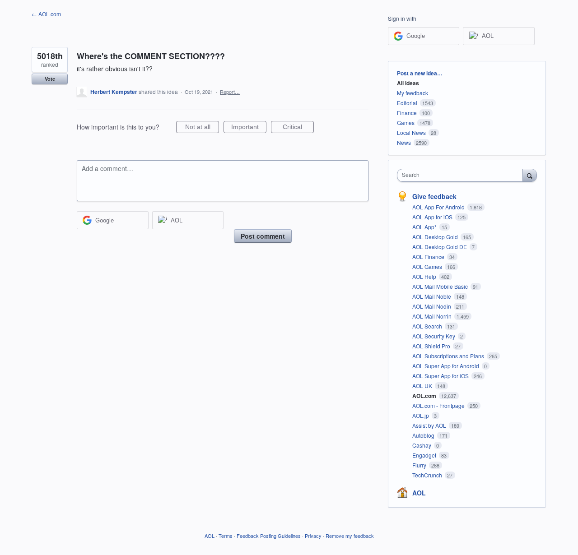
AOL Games (427, 266)
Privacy (313, 535)
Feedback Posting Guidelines (269, 535)
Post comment (263, 235)
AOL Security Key (434, 336)
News (404, 142)
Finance (407, 112)
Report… (230, 91)
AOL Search (427, 326)
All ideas (408, 83)
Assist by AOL (429, 425)
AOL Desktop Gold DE (440, 246)
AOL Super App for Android (446, 366)
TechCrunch (427, 475)
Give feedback (434, 196)
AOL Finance (429, 256)
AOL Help (425, 276)
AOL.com (425, 396)
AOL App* (425, 227)
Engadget (425, 455)
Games (406, 122)
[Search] (529, 175)
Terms (226, 535)
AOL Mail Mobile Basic (440, 286)
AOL (419, 492)
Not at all (202, 128)
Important (248, 128)
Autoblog (424, 435)
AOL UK (423, 385)
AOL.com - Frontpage (439, 405)
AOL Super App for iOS (441, 375)
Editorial (407, 102)
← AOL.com (46, 14)
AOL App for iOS (433, 217)
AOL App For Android (439, 207)
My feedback (412, 93)
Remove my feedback (350, 535)
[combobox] (462, 175)
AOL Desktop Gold (435, 236)
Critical (298, 128)
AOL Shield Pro (432, 346)
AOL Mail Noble (432, 296)
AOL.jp (421, 415)
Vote (50, 78)
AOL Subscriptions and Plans (448, 356)
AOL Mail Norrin (432, 316)
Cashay (422, 445)
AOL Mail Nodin (432, 306)
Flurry (420, 465)
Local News (411, 132)
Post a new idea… (420, 73)
